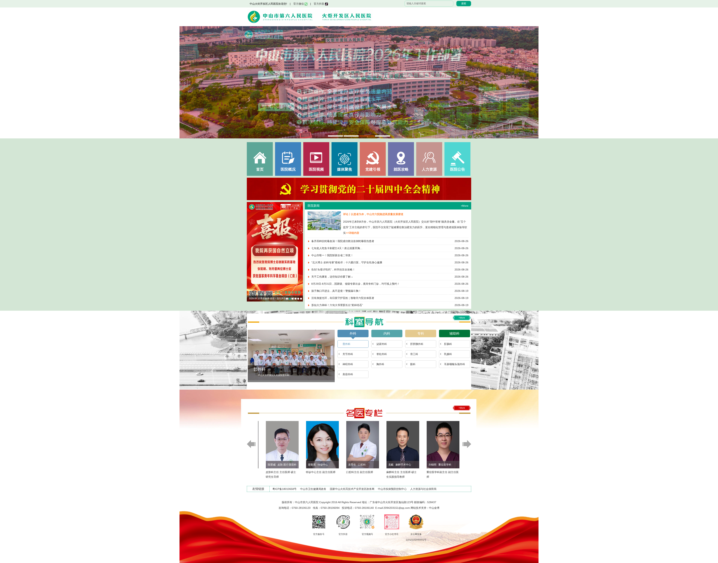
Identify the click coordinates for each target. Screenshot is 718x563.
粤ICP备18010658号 (284, 488)
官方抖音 (319, 3)
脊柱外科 (381, 354)
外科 (353, 333)
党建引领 (372, 169)
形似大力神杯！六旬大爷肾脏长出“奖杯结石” (337, 305)
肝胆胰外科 (416, 343)
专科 (420, 333)
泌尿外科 (381, 343)
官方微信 (299, 3)
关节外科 (348, 354)
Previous (186, 82)
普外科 (346, 343)
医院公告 (457, 169)
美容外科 (348, 374)
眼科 (412, 364)
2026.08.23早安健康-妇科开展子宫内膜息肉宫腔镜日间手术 (301, 299)
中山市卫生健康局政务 (313, 488)
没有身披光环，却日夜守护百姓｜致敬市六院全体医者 (342, 297)
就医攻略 (401, 169)
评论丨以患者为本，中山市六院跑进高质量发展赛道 (373, 214)
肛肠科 (448, 343)
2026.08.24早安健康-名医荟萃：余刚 (298, 299)
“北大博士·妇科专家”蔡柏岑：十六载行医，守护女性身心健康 (346, 262)
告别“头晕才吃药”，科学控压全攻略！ (333, 269)
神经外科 (348, 364)
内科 (386, 333)
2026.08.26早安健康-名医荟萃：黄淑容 (268, 298)
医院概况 (288, 169)
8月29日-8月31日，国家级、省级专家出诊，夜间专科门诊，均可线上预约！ (355, 283)
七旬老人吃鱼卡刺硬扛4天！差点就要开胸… (337, 248)
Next (531, 82)
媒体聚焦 (344, 169)
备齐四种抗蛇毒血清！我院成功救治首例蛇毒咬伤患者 (342, 241)
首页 (260, 169)
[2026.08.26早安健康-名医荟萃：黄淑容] (275, 252)
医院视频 (316, 169)
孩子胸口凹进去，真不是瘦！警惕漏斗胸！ (336, 290)
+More (464, 205)
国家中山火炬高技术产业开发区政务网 (352, 488)
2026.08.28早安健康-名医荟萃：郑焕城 (287, 299)
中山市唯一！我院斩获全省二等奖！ (332, 255)
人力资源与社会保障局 (423, 488)
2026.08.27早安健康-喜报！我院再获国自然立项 (290, 299)
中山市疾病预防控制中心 (392, 488)
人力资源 (429, 169)
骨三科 (414, 354)
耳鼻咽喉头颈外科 (454, 364)
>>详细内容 (352, 232)
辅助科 (454, 333)
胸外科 (380, 364)
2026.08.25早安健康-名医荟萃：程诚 (295, 299)
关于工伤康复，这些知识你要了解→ (332, 276)
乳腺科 (448, 354)
